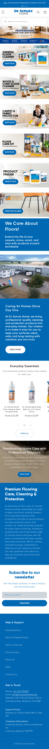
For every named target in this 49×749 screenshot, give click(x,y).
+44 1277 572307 (21, 691)
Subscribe (24, 603)
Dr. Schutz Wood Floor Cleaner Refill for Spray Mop (11, 409)
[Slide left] (18, 425)
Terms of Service (13, 645)
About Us (10, 660)
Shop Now (24, 474)
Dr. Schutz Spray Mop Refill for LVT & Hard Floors (31, 409)
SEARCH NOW (10, 181)
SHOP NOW (9, 64)
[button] (38, 12)
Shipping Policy (13, 630)
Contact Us (11, 675)
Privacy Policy (12, 652)
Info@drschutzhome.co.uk (24, 695)
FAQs (8, 667)
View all (24, 433)
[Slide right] (31, 425)
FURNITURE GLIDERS (13, 211)
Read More (15, 349)
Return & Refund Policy (17, 638)
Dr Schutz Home (28, 744)
